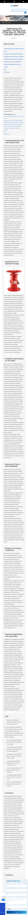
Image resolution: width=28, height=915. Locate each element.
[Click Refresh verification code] (9, 909)
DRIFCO (5, 89)
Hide (14, 114)
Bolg (6, 22)
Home (3, 906)
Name (8, 883)
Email (8, 892)
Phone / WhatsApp (10, 888)
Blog (9, 22)
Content (8, 897)
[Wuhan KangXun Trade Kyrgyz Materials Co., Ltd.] (14, 5)
